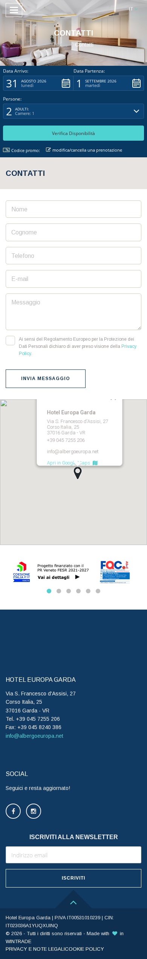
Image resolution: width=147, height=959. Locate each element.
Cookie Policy (84, 949)
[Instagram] (33, 811)
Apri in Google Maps (70, 463)
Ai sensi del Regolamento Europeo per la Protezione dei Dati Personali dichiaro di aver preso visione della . (77, 346)
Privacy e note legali (35, 949)
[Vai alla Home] (73, 10)
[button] (133, 9)
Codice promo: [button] (25, 150)
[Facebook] (13, 811)
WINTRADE (18, 941)
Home (61, 45)
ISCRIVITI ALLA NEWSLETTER (73, 837)
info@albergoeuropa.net (34, 736)
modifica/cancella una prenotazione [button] (87, 150)
